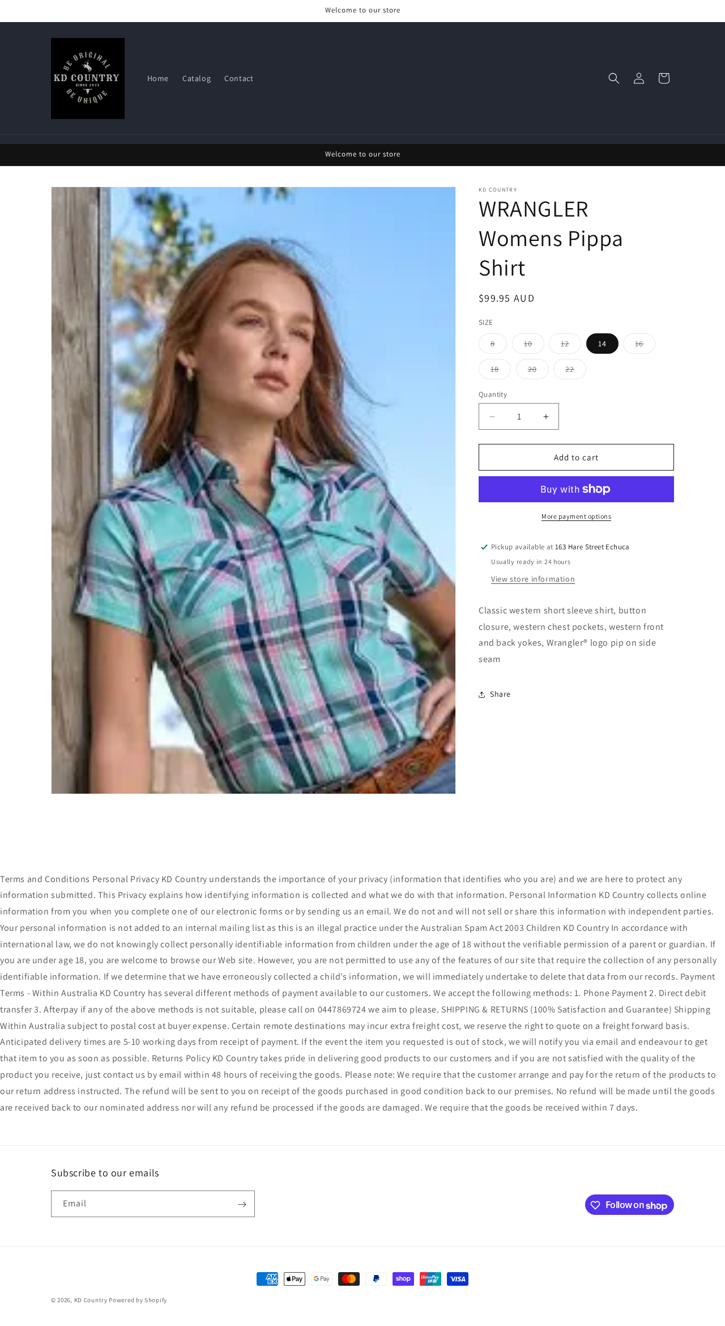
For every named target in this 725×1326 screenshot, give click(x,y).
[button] (614, 78)
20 (538, 371)
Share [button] (500, 694)
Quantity (493, 394)
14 (602, 343)
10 (534, 346)
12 (571, 346)
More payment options (576, 516)
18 (501, 371)
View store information (533, 579)
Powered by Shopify (138, 1300)
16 (645, 346)
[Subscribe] (241, 1204)
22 (575, 371)
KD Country (91, 1300)
